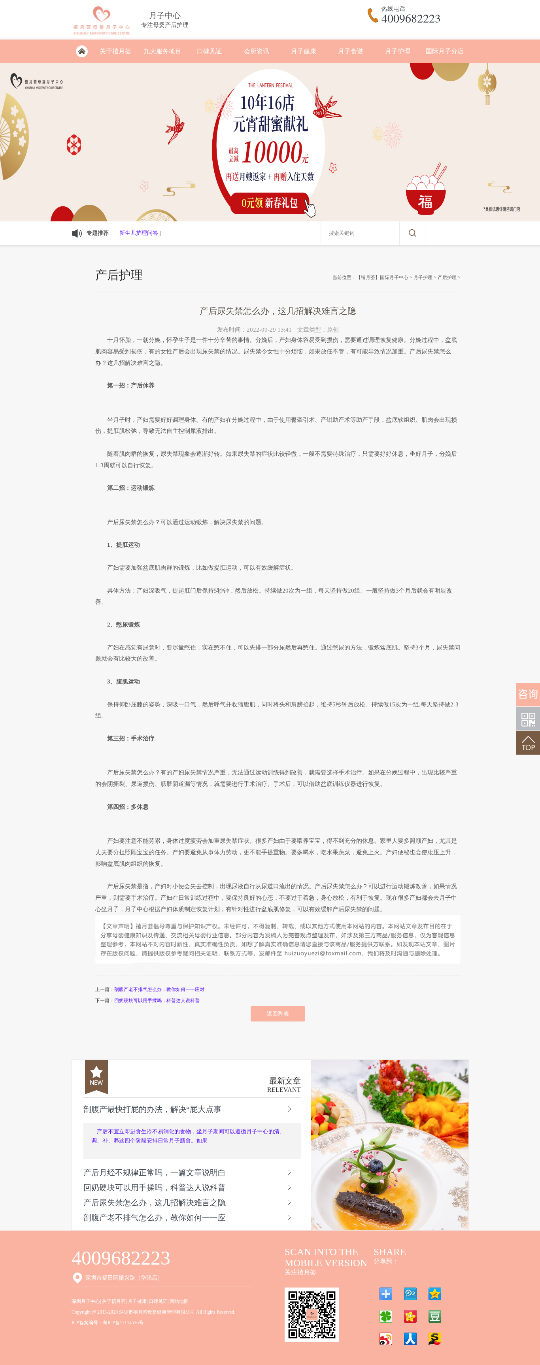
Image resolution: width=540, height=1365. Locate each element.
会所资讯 (256, 51)
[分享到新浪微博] (386, 1339)
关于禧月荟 (115, 51)
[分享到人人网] (410, 1339)
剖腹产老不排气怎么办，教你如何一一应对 (159, 989)
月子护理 (397, 51)
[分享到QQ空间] (435, 1294)
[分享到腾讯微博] (410, 1294)
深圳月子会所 (82, 51)
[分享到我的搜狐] (435, 1339)
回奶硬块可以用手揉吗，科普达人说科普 (157, 1000)
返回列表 (278, 1014)
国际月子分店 (445, 51)
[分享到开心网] (410, 1316)
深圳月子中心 (86, 1301)
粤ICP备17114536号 (123, 1322)
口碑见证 (209, 51)
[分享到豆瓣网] (435, 1316)
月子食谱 (350, 51)
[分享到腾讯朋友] (386, 1316)
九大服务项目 (162, 51)
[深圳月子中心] (101, 36)
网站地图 (179, 1301)
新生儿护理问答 (138, 233)
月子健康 (303, 51)
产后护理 (447, 277)
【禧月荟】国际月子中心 (382, 277)
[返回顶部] (528, 743)
